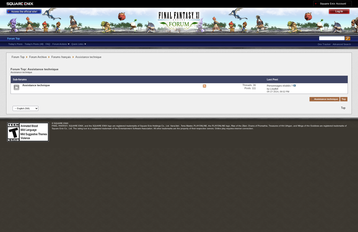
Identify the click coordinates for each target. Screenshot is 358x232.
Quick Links (77, 44)
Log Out (341, 12)
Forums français (61, 57)
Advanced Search (342, 44)
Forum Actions (59, 44)
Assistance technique (21, 72)
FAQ (48, 44)
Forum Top (13, 38)
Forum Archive (38, 57)
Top (344, 99)
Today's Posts (15, 44)
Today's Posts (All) (34, 44)
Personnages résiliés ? (280, 85)
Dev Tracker (324, 44)
